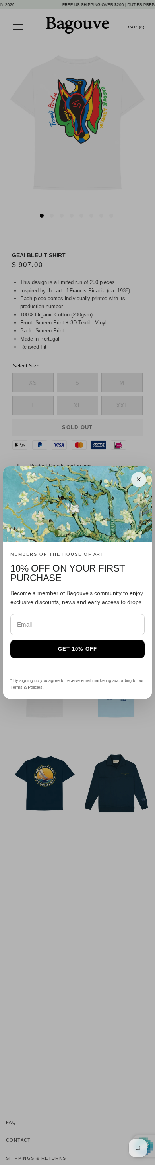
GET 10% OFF (77, 649)
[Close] (138, 479)
